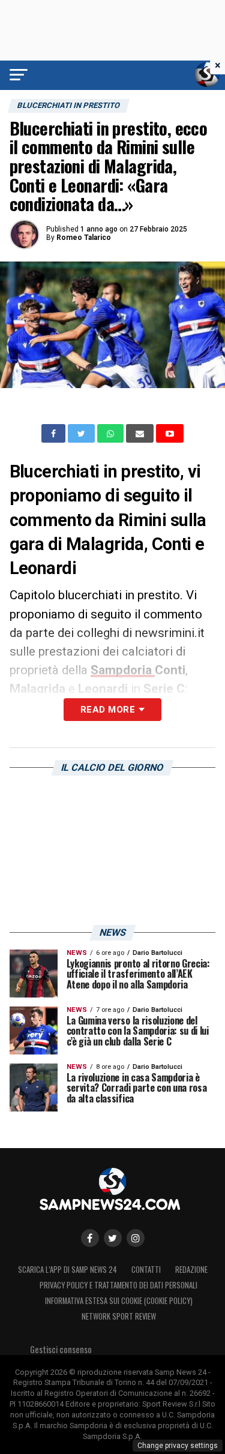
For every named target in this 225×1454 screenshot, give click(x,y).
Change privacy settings (177, 1445)
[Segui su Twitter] (113, 1238)
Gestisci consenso (61, 1349)
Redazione (191, 1269)
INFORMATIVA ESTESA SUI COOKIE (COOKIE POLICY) (119, 1300)
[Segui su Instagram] (136, 1238)
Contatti (146, 1269)
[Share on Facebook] (54, 433)
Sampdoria (123, 670)
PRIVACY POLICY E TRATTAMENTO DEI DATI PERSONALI (118, 1285)
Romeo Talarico (83, 237)
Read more (107, 709)
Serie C (164, 688)
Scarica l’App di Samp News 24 (67, 1269)
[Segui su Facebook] (90, 1238)
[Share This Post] (111, 433)
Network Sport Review (119, 1316)
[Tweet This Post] (82, 433)
